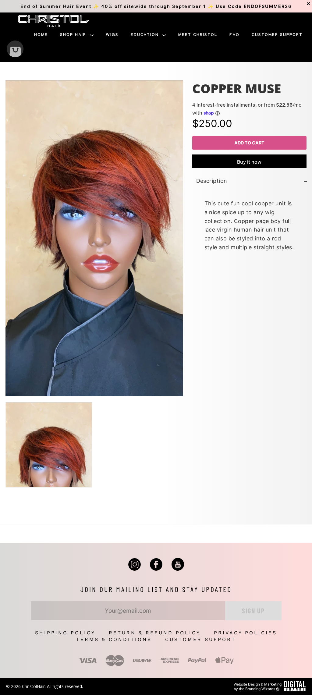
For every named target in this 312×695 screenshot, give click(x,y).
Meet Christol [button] (197, 35)
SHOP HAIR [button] (74, 35)
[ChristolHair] (54, 22)
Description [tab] (211, 181)
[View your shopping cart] (15, 50)
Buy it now (249, 162)
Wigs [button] (112, 35)
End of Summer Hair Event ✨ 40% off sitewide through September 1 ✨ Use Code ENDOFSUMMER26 (156, 6)
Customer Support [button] (277, 35)
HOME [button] (41, 35)
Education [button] (146, 35)
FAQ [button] (234, 35)
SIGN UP (253, 611)
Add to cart (249, 142)
